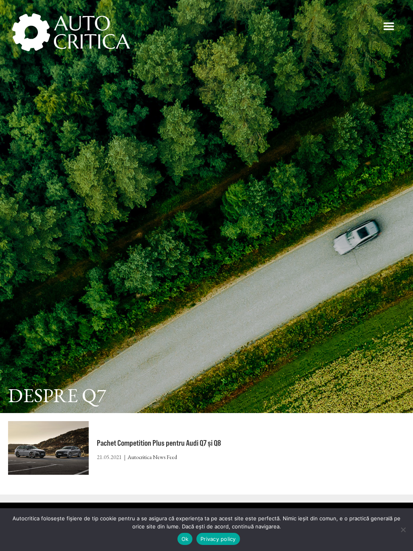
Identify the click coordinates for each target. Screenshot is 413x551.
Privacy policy (218, 539)
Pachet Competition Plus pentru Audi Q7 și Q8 (159, 442)
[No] (403, 530)
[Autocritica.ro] (71, 32)
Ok (185, 539)
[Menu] (389, 26)
